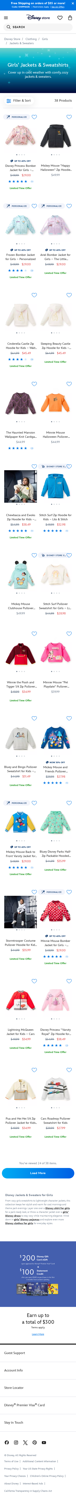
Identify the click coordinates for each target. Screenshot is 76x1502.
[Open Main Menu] (5, 17)
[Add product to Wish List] (34, 117)
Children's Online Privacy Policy (47, 1476)
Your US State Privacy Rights (38, 1468)
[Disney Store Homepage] (38, 18)
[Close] (72, 3)
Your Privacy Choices (15, 1476)
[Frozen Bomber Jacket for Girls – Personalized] (20, 246)
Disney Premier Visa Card (24, 1405)
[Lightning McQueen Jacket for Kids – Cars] (20, 1002)
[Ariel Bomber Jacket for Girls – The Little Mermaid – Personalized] (55, 227)
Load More (38, 1173)
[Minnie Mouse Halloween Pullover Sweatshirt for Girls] (55, 405)
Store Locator (14, 1388)
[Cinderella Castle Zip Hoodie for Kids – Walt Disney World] (20, 335)
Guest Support (14, 1353)
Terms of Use (11, 1461)
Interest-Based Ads (33, 1483)
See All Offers (58, 7)
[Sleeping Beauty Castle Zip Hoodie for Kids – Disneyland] (55, 316)
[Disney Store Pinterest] (34, 1442)
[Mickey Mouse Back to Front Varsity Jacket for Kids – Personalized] (20, 843)
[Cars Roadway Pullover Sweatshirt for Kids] (55, 1091)
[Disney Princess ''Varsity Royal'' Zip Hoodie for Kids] (55, 1021)
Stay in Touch (13, 1423)
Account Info (13, 1371)
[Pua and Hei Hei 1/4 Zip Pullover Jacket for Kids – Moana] (20, 1091)
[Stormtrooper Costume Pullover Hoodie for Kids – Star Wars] (20, 913)
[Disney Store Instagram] (16, 1442)
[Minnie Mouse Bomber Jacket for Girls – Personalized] (55, 932)
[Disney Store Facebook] (6, 1442)
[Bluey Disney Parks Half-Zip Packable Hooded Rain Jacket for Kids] (55, 824)
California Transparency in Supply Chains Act (28, 1491)
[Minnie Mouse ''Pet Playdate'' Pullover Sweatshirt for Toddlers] (55, 655)
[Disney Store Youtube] (43, 1442)
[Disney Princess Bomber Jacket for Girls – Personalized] (20, 157)
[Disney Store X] (25, 1442)
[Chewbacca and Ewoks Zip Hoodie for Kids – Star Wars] (20, 507)
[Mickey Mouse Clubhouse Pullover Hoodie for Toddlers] (20, 577)
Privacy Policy (11, 1468)
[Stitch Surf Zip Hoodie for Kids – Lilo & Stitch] (55, 488)
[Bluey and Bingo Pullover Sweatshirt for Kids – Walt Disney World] (20, 740)
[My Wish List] (59, 17)
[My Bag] (70, 17)
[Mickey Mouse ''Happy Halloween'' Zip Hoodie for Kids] (55, 138)
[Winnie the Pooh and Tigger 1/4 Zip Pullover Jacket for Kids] (20, 655)
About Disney (11, 1483)
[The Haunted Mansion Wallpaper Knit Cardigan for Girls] (20, 405)
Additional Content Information (39, 1461)
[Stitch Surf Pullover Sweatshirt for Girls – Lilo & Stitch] (55, 577)
